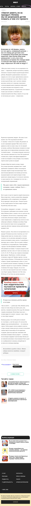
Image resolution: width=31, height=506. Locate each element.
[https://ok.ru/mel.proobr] (23, 467)
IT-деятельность (7, 482)
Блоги (24, 6)
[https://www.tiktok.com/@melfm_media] (15, 467)
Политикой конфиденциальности (14, 497)
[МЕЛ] (15, 2)
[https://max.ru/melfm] (27, 467)
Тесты (7, 6)
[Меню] (28, 2)
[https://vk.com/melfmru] (11, 467)
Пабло (18, 479)
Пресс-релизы (20, 476)
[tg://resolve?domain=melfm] (3, 467)
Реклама (4, 476)
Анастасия (16, 364)
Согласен (15, 501)
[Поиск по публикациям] (2, 2)
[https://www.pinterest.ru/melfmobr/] (19, 467)
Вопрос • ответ (15, 6)
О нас (4, 473)
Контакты (19, 473)
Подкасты (5, 479)
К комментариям (15, 374)
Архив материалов (22, 482)
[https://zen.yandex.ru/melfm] (7, 467)
